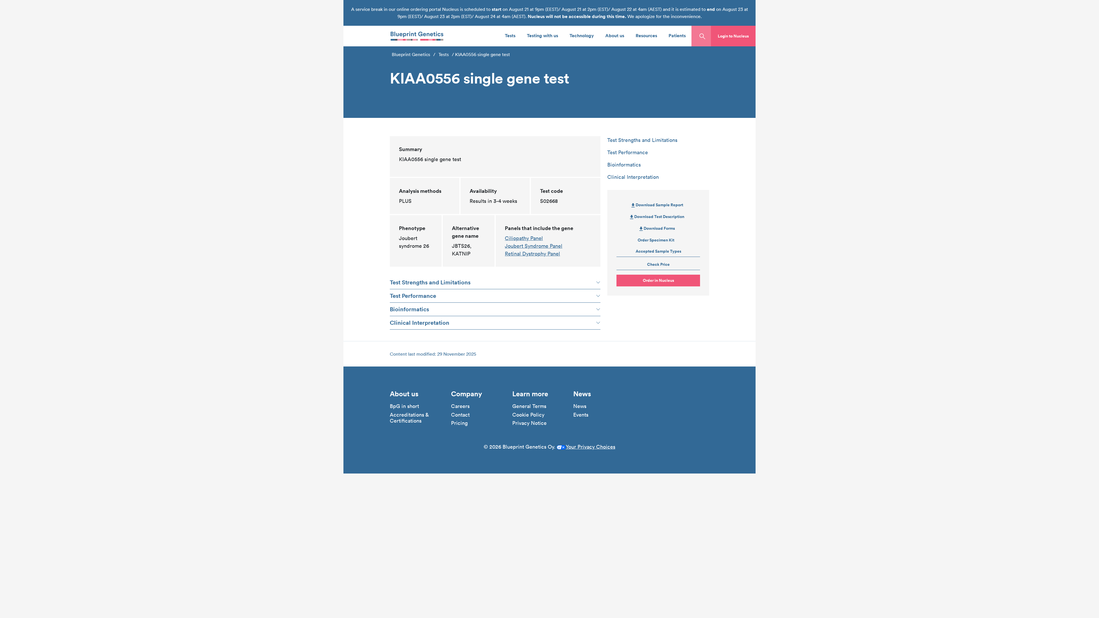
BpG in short (404, 406)
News (579, 406)
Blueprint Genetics (411, 54)
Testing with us (542, 35)
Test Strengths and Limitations (430, 282)
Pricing (459, 423)
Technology (582, 35)
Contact (460, 415)
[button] (733, 36)
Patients (677, 35)
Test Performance (413, 296)
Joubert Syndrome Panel (533, 246)
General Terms (529, 406)
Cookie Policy (528, 415)
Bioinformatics (409, 309)
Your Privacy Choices (590, 446)
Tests (510, 35)
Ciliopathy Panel (524, 238)
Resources (646, 35)
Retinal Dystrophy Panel (532, 253)
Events (580, 415)
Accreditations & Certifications (409, 418)
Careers (460, 406)
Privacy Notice (529, 423)
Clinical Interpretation (419, 322)
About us (614, 35)
